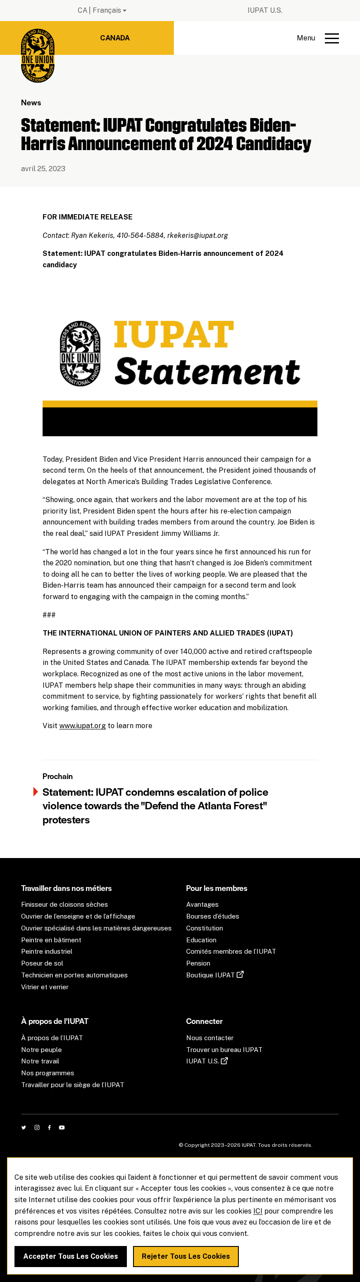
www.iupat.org (82, 726)
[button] (318, 38)
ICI (258, 1211)
